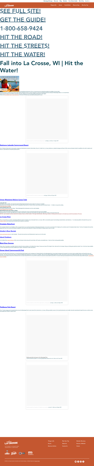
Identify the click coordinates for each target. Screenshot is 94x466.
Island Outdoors (10, 240)
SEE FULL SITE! (20, 11)
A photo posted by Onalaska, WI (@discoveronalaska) (37, 407)
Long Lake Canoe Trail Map (5, 206)
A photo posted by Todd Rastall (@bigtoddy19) (35, 140)
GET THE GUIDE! (23, 20)
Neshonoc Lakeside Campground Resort (14, 145)
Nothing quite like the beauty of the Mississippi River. (37, 357)
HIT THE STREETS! (24, 46)
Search (86, 1)
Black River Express (7, 243)
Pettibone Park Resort (8, 307)
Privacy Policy (37, 461)
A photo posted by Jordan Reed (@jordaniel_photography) (38, 302)
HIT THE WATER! (22, 55)
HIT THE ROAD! (21, 37)
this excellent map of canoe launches (11, 94)
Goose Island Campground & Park (12, 250)
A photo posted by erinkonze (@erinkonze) (35, 195)
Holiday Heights (3, 221)
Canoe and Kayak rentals (5, 234)
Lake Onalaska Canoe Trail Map (6, 209)
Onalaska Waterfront (7, 224)
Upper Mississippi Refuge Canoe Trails (13, 200)
